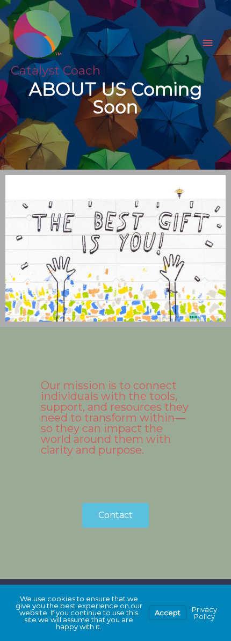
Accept (168, 612)
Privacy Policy (204, 613)
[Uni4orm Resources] (37, 34)
